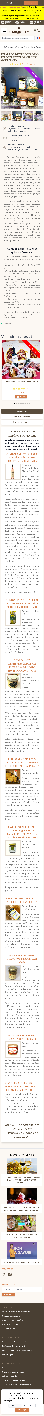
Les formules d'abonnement (14, 1342)
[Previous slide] (1, 116)
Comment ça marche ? (11, 1316)
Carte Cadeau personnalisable (14, 1380)
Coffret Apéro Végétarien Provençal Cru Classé (22, 47)
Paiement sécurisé (10, 1376)
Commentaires (23, 416)
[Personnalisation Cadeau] (5, 138)
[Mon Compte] (35, 30)
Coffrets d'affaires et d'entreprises (16, 1385)
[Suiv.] (42, 403)
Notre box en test (23, 422)
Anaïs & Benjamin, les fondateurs (16, 1312)
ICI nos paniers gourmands (11, 7)
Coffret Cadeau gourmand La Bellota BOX (21, 381)
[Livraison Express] (5, 129)
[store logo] (19, 30)
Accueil (4, 45)
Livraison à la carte (10, 1368)
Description (22, 411)
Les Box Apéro (8, 1355)
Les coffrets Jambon (18, 1350)
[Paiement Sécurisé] (5, 147)
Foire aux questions (10, 1324)
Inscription (8, 1294)
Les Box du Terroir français (13, 1346)
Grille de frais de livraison (13, 1372)
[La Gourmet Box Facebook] (10, 1274)
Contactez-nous (9, 1329)
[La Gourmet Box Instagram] (4, 1274)
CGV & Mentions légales (12, 1320)
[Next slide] (42, 116)
